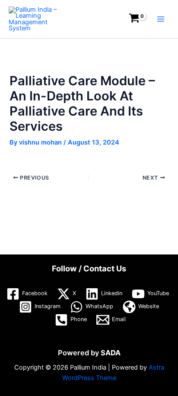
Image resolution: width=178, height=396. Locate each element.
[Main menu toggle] (160, 19)
